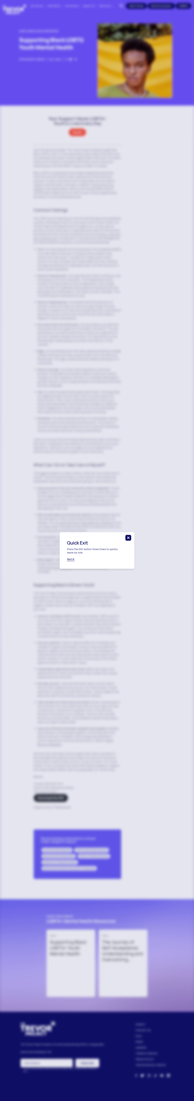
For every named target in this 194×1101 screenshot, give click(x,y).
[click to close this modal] (128, 538)
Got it (70, 559)
